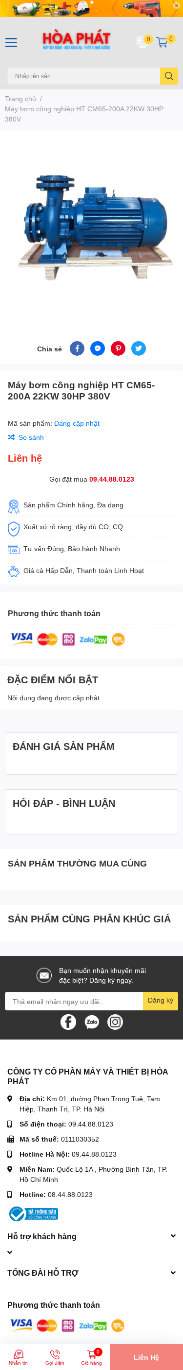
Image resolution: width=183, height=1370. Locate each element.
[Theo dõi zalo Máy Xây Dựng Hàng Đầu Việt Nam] (92, 1021)
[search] (169, 76)
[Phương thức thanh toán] (68, 638)
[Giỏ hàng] (162, 42)
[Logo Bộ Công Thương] (32, 1213)
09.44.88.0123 (111, 479)
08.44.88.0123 (70, 1194)
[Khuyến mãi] (91, 8)
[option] (91, 224)
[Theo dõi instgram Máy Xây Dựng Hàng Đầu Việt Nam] (115, 1021)
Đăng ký (160, 1000)
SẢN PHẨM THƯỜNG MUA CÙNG (77, 863)
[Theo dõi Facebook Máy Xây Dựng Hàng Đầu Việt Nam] (68, 1021)
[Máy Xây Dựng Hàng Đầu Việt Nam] (77, 42)
